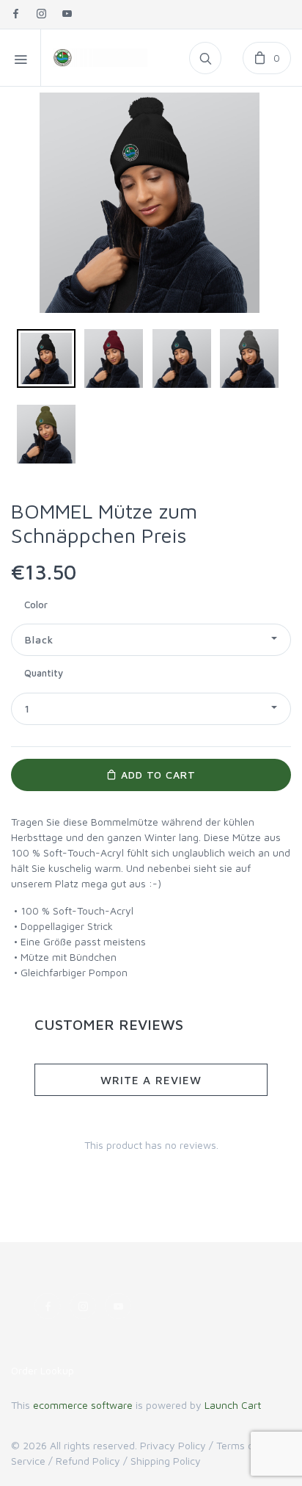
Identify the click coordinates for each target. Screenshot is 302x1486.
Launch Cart (233, 1405)
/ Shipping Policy (162, 1460)
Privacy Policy (173, 1445)
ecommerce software (83, 1405)
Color (36, 604)
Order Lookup (42, 1370)
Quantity (43, 673)
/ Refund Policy (84, 1460)
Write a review (151, 1079)
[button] (151, 640)
